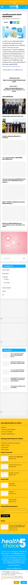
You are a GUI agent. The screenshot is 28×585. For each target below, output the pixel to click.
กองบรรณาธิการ (7, 18)
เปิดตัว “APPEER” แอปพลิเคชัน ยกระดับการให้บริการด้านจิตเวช (13, 202)
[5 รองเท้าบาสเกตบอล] (4, 474)
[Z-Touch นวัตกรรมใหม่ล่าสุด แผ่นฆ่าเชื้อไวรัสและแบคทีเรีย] (6, 371)
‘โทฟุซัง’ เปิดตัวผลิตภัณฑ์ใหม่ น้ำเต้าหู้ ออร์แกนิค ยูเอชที (14, 80)
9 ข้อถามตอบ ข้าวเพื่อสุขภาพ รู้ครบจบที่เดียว (17, 386)
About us (5, 1)
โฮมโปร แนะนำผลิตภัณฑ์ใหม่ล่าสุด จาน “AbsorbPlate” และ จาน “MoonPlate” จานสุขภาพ (14, 90)
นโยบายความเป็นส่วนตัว (7, 576)
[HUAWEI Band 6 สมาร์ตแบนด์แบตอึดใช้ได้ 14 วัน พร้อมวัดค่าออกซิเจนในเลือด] (6, 379)
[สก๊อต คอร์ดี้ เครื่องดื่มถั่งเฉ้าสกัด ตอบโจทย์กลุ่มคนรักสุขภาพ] (6, 355)
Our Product (7, 282)
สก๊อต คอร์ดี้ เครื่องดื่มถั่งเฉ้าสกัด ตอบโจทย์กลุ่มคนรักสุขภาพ (17, 355)
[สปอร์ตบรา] (4, 493)
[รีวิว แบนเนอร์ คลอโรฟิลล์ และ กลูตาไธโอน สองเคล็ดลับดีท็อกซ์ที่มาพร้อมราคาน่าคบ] (4, 527)
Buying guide (5, 273)
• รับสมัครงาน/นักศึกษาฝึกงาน (8, 434)
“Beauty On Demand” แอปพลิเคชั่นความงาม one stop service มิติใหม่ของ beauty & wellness (14, 180)
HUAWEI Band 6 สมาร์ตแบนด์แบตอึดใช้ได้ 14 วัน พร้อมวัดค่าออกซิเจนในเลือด (17, 379)
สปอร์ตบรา (11, 491)
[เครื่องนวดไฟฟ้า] (4, 501)
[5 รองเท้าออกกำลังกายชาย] (4, 466)
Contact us (22, 1)
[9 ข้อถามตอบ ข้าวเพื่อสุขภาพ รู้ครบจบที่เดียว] (6, 388)
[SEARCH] (24, 258)
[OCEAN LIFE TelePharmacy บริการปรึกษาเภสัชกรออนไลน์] (6, 363)
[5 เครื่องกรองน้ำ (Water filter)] (4, 458)
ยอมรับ (23, 582)
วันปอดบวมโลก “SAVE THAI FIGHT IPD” (12, 116)
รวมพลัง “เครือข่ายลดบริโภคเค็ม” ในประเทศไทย (11, 137)
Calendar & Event (13, 1)
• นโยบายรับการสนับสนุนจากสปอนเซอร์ (10, 443)
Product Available (6, 287)
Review (4, 291)
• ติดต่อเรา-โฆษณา (5, 445)
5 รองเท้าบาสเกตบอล (14, 473)
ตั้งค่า (2, 579)
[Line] (14, 3)
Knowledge (5, 277)
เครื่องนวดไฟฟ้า (13, 499)
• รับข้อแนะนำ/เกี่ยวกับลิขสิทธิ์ (8, 429)
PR (3, 294)
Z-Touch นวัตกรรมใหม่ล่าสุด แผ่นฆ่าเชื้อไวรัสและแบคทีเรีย (17, 370)
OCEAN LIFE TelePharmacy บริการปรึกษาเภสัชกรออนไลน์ (17, 362)
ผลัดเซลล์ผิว (12, 483)
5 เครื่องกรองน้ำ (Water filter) (16, 456)
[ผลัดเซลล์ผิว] (4, 485)
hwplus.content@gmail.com (14, 568)
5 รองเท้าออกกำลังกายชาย (15, 464)
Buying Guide (4, 479)
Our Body (6, 279)
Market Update (6, 270)
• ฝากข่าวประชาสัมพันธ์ (6, 431)
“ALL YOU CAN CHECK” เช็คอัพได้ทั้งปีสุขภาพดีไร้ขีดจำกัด (12, 158)
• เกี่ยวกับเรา (4, 427)
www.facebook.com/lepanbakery (11, 66)
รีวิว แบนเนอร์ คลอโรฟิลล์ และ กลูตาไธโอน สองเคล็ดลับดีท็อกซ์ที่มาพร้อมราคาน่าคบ (17, 527)
